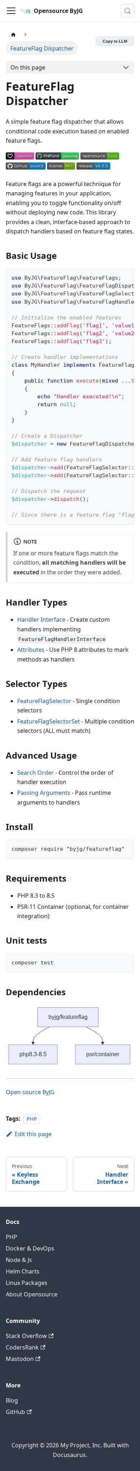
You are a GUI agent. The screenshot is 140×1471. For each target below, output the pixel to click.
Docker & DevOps (30, 1248)
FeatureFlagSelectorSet (48, 721)
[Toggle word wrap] (112, 277)
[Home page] (13, 34)
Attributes (31, 650)
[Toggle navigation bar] (11, 10)
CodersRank (22, 1347)
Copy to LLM (115, 41)
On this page (27, 67)
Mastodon (20, 1359)
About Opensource (31, 1294)
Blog (12, 1400)
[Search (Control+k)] (127, 11)
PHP (32, 1118)
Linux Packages (26, 1283)
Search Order (35, 773)
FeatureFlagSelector (44, 701)
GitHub (15, 1412)
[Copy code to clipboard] (125, 277)
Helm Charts (22, 1271)
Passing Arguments (43, 793)
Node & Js (19, 1260)
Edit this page (33, 1134)
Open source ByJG (30, 1092)
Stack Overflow (26, 1336)
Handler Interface (41, 619)
